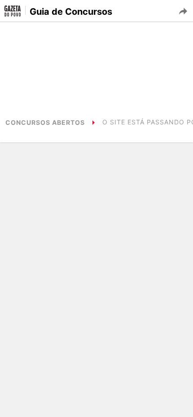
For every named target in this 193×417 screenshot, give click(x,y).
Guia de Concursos (71, 11)
